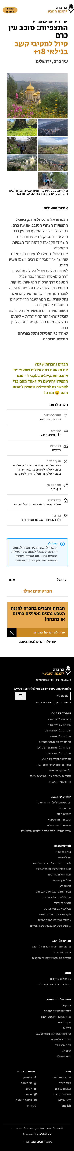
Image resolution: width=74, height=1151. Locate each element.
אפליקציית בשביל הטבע (57, 908)
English (66, 1106)
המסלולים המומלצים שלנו (56, 897)
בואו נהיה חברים (62, 952)
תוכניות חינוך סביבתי (59, 819)
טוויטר (28, 1094)
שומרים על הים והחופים (58, 730)
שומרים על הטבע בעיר (58, 753)
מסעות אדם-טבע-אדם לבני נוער (53, 891)
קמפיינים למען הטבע (59, 719)
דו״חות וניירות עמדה (59, 782)
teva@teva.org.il (45, 680)
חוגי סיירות (65, 808)
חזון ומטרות (64, 1022)
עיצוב (39, 1142)
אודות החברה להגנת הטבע (56, 1017)
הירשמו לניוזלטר (62, 1077)
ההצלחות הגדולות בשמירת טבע (53, 1034)
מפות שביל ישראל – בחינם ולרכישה (51, 863)
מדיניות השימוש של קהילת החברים (51, 958)
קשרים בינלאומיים (61, 1039)
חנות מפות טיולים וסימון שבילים (53, 869)
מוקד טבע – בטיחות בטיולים (55, 914)
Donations (64, 1056)
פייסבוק (27, 1077)
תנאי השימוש (47, 703)
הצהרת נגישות (63, 1089)
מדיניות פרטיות (62, 1094)
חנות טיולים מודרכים (59, 874)
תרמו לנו (66, 1051)
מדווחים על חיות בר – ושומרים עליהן (50, 776)
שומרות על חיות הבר (59, 725)
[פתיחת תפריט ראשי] (70, 6)
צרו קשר (66, 1005)
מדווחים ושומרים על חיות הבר (54, 764)
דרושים (67, 1028)
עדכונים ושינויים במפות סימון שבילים (50, 926)
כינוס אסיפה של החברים (57, 1011)
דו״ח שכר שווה (63, 1045)
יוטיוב (29, 1089)
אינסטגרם (26, 1083)
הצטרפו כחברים (10, 10)
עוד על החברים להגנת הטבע (37, 641)
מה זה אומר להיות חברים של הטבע (51, 946)
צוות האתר (65, 1083)
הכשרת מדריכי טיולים (59, 825)
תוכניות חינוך (64, 814)
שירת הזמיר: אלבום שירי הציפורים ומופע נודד (46, 831)
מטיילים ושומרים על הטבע (56, 759)
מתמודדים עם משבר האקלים (55, 742)
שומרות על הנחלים (60, 736)
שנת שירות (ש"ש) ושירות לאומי (54, 802)
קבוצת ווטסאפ (24, 1100)
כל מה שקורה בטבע (60, 770)
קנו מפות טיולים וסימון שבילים (54, 984)
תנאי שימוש (64, 1100)
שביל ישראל (64, 857)
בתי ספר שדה (63, 852)
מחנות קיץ (65, 886)
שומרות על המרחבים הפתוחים (54, 747)
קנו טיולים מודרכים (60, 979)
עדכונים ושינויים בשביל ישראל (54, 920)
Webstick (45, 1134)
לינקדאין (31, 1106)
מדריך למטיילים (62, 903)
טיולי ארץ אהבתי (61, 880)
